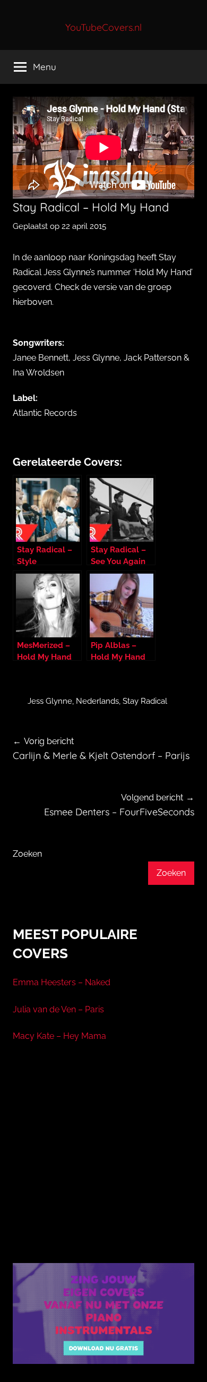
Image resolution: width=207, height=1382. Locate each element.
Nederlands (97, 701)
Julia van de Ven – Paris (58, 1009)
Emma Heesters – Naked (61, 982)
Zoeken (27, 854)
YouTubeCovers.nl (103, 27)
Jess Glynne (50, 701)
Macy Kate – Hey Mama (59, 1036)
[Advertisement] (103, 1165)
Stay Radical (145, 701)
